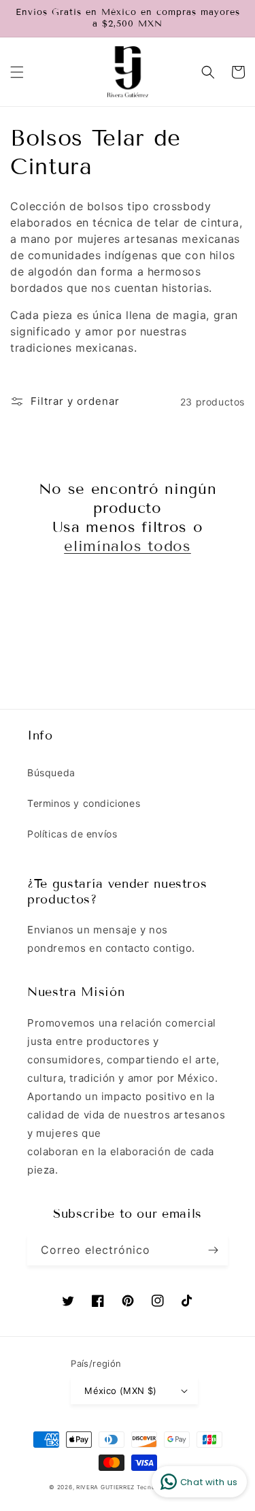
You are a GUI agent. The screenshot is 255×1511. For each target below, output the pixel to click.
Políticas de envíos (72, 834)
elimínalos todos (127, 546)
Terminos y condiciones (83, 803)
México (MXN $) (120, 1390)
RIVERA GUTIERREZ (106, 1487)
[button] (17, 72)
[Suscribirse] (213, 1250)
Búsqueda (51, 772)
